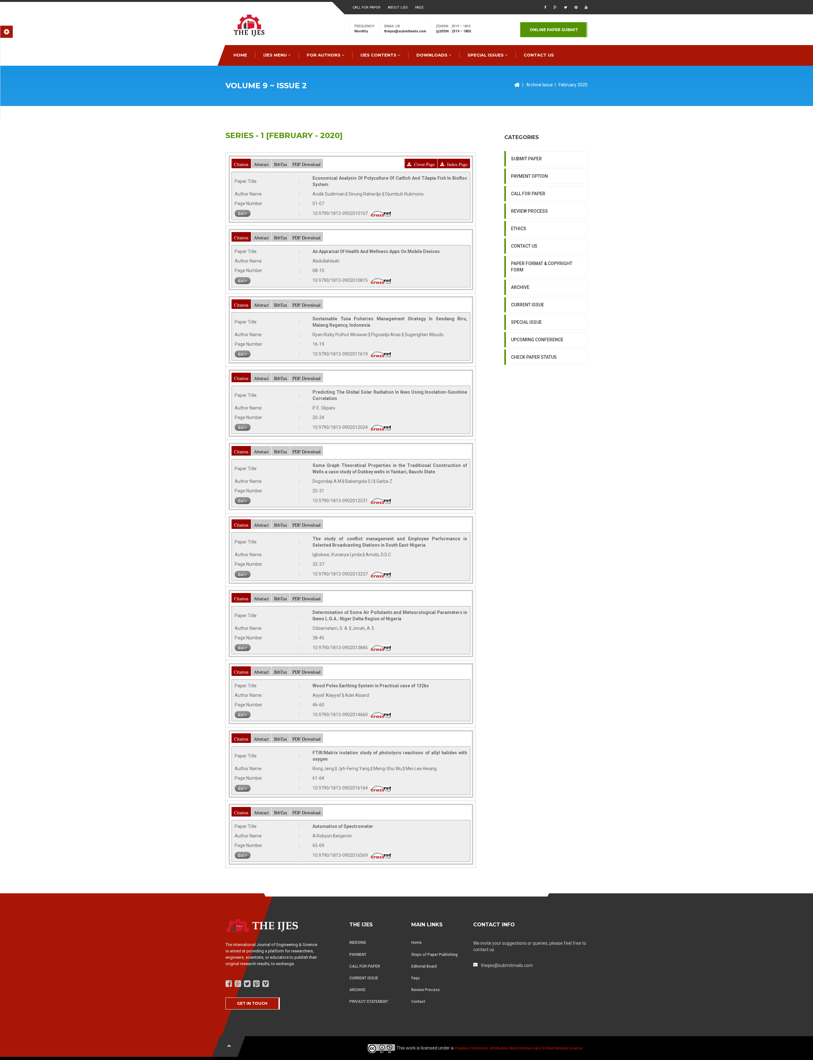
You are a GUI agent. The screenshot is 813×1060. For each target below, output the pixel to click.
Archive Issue (539, 84)
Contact (418, 1001)
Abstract (261, 164)
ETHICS (518, 228)
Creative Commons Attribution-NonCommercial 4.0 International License (518, 1048)
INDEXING (357, 942)
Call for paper (366, 7)
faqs (419, 7)
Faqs (415, 978)
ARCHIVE (520, 287)
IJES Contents (379, 54)
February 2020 (573, 84)
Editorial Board (424, 966)
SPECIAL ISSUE (526, 322)
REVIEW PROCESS (529, 211)
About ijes (398, 7)
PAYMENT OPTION (529, 176)
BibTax (280, 164)
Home (416, 942)
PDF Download (306, 164)
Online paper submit (554, 29)
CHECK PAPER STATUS (534, 357)
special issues (486, 54)
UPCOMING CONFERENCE (537, 339)
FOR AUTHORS (324, 54)
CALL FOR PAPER (528, 193)
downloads (432, 54)
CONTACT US (539, 54)
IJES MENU (275, 54)
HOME (240, 54)
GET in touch (252, 1003)
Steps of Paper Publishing (434, 954)
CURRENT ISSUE (527, 304)
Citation (241, 164)
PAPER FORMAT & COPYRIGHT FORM (541, 266)
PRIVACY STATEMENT (368, 1001)
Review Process (425, 990)
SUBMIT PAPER (526, 158)
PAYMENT (357, 954)
